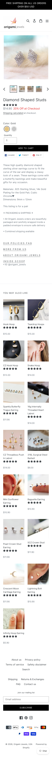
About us (16, 659)
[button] (10, 104)
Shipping (12, 679)
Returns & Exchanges (32, 679)
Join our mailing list (26, 693)
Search (26, 669)
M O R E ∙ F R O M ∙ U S (14, 249)
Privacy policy (32, 659)
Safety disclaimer (36, 664)
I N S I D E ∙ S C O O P (14, 261)
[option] (13, 89)
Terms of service (15, 664)
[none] (7, 129)
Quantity (8, 135)
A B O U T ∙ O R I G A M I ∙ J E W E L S (21, 255)
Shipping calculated (13, 113)
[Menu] (47, 20)
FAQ (18, 684)
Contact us (30, 684)
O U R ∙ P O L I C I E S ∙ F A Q (17, 243)
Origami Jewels (20, 744)
